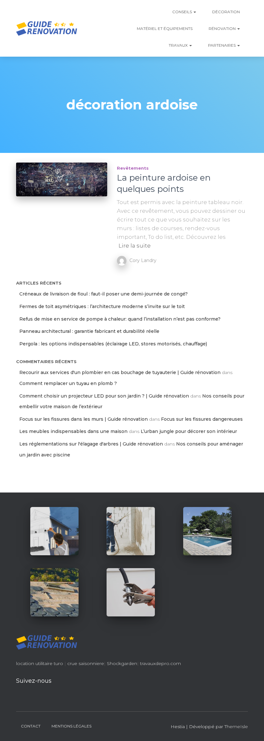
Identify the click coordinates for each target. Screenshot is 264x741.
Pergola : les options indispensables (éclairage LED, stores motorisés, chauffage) (113, 344)
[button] (194, 11)
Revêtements (133, 168)
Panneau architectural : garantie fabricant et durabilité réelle (89, 331)
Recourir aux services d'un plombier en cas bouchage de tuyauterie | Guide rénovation (120, 372)
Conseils (182, 11)
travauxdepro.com (160, 663)
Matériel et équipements (165, 28)
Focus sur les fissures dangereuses (202, 419)
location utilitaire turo (39, 663)
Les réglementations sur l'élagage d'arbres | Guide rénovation (91, 444)
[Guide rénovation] (46, 28)
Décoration (226, 11)
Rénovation (223, 28)
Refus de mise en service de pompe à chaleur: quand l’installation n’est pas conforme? (120, 319)
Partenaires (222, 45)
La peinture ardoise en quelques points (164, 183)
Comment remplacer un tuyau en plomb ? (68, 383)
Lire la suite (134, 245)
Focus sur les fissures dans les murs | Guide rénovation (83, 419)
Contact (31, 726)
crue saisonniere (85, 663)
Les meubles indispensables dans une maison (73, 431)
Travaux (179, 45)
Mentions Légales (71, 726)
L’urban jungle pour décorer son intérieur (189, 431)
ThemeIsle (236, 726)
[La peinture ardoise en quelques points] (61, 179)
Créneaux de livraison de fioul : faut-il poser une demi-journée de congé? (103, 294)
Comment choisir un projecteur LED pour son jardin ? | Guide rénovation (104, 396)
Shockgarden (122, 663)
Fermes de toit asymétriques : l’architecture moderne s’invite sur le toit (102, 306)
